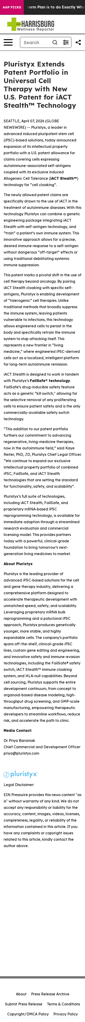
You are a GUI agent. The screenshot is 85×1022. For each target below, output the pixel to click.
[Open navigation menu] (8, 42)
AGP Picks (12, 7)
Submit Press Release (23, 1004)
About (21, 994)
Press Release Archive (50, 994)
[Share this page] (78, 42)
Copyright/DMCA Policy (28, 1014)
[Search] (54, 42)
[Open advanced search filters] (65, 42)
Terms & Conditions (63, 1004)
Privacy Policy (65, 1014)
